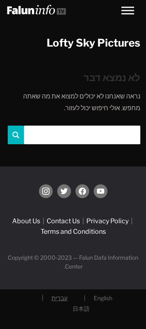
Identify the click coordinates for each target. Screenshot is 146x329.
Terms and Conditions (73, 231)
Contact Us (63, 221)
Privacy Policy (107, 221)
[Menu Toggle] (127, 10)
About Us (26, 221)
